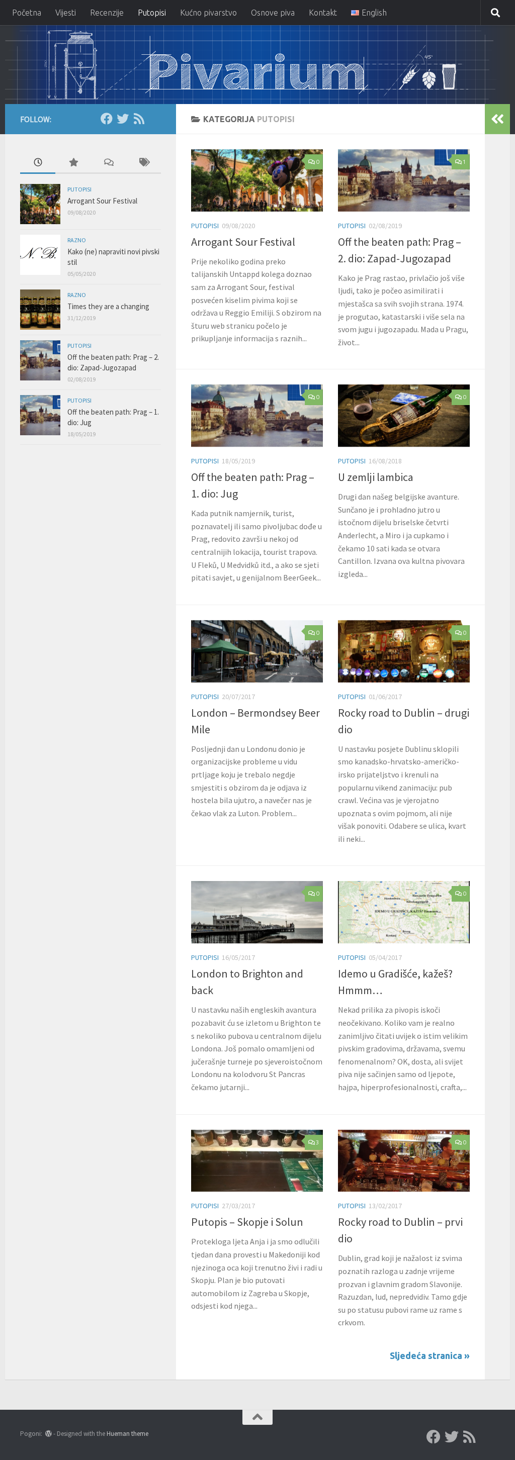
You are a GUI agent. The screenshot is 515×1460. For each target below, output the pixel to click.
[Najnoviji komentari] (108, 163)
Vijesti (65, 12)
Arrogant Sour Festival (243, 242)
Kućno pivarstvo (208, 12)
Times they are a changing (108, 306)
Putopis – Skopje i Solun (247, 1222)
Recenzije (107, 12)
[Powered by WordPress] (48, 1433)
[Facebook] (107, 119)
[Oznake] (143, 163)
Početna (26, 12)
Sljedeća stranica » (430, 1355)
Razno (76, 240)
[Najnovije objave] (37, 163)
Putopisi (152, 12)
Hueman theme (127, 1433)
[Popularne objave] (73, 163)
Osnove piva (273, 12)
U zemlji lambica (375, 477)
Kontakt (323, 12)
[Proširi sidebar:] (497, 119)
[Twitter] (123, 119)
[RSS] (139, 119)
